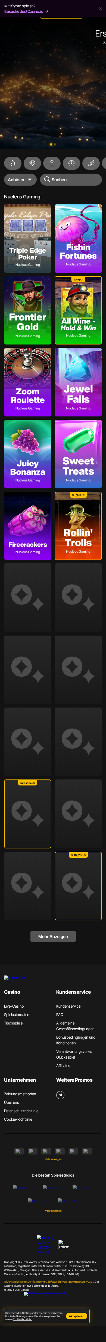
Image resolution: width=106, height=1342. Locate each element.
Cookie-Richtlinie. (22, 1319)
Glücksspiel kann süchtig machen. (49, 1281)
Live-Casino (14, 1006)
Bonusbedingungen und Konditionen (75, 1040)
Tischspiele (13, 1023)
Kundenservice (68, 1006)
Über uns (11, 1102)
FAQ (59, 1014)
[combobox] (20, 180)
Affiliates (63, 1065)
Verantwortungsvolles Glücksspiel (74, 1054)
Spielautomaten (16, 1014)
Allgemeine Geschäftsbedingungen (75, 1026)
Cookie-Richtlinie (18, 1119)
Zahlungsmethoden (20, 1094)
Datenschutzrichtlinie (21, 1110)
